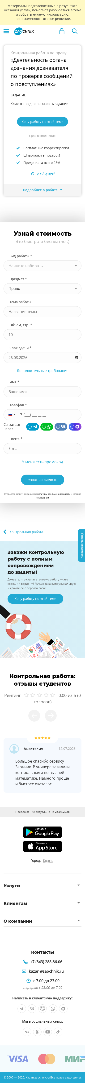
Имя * (14, 382)
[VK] (61, 427)
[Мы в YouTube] (47, 1032)
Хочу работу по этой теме (42, 121)
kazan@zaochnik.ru (46, 971)
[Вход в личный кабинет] (61, 31)
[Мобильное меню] (6, 31)
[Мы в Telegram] (21, 1008)
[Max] (75, 427)
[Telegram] (32, 427)
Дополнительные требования (42, 371)
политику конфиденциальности (54, 493)
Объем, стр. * (20, 325)
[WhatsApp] (46, 427)
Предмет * (18, 279)
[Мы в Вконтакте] (32, 1008)
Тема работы (20, 302)
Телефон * (18, 405)
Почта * (15, 438)
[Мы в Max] (63, 1008)
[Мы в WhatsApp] (53, 1008)
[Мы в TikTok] (58, 1032)
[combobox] (42, 265)
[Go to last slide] (34, 716)
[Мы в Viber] (42, 1008)
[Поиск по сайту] (74, 31)
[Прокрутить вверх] (5, 1077)
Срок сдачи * (20, 348)
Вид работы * (20, 256)
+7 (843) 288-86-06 (46, 961)
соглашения (42, 497)
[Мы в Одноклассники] (37, 1032)
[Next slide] (51, 716)
